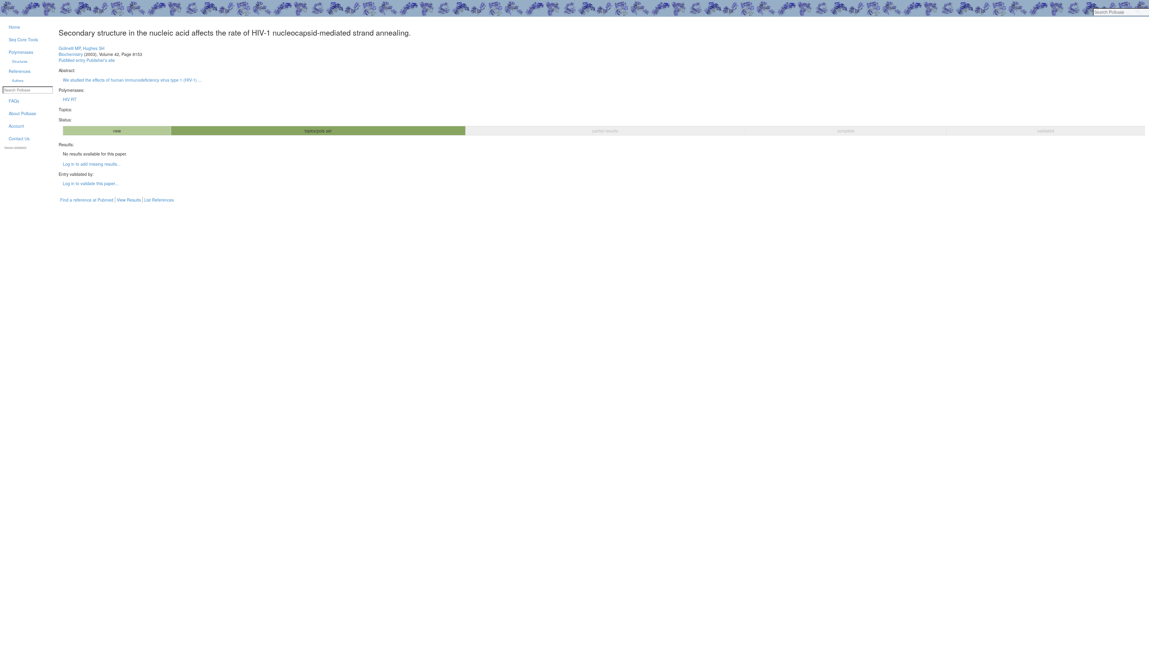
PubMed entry (72, 60)
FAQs (14, 101)
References (20, 71)
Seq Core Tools (23, 39)
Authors (18, 80)
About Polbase (22, 113)
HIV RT (70, 99)
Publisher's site (100, 60)
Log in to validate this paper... (90, 183)
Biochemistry (71, 54)
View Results (129, 200)
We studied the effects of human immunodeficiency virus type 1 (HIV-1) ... (132, 80)
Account (16, 126)
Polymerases (21, 52)
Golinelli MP (69, 48)
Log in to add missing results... (92, 164)
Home (14, 27)
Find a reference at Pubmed (86, 200)
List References (159, 200)
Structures (20, 61)
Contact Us (19, 138)
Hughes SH (93, 48)
